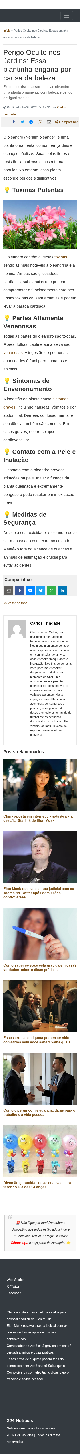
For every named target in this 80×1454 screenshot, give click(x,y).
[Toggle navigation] (66, 15)
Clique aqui (20, 1243)
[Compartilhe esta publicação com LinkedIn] (62, 590)
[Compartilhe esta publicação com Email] (49, 121)
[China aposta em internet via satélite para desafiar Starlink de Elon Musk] (40, 784)
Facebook (14, 1293)
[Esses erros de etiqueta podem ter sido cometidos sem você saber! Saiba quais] (40, 1006)
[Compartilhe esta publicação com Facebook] (13, 121)
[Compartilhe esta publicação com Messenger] (31, 121)
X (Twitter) (14, 1286)
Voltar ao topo (17, 603)
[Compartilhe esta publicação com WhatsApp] (40, 121)
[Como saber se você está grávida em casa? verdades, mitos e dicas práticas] (40, 934)
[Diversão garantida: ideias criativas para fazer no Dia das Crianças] (40, 1151)
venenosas (13, 352)
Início (6, 30)
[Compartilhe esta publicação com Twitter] (22, 121)
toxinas (60, 257)
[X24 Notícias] (20, 15)
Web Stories (15, 1280)
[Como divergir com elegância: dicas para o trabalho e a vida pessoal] (40, 1078)
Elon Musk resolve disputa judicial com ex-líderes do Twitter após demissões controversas (39, 893)
